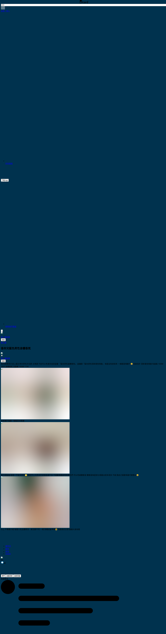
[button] (5, 11)
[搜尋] (3, 7)
